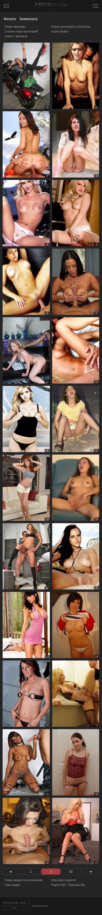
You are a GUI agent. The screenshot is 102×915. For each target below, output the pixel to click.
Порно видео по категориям (23, 880)
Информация (40, 905)
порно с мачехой (16, 36)
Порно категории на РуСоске (70, 26)
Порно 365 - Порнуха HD (68, 885)
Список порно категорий (21, 31)
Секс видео (12, 885)
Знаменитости (28, 19)
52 (71, 871)
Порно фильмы (15, 26)
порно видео (59, 31)
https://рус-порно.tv (63, 880)
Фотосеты (9, 19)
